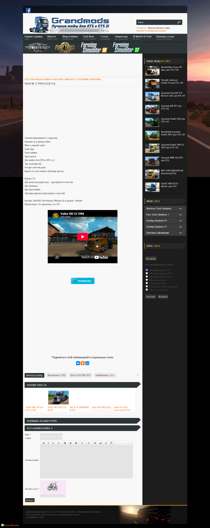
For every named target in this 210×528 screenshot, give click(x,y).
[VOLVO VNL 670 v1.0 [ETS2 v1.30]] (36, 389)
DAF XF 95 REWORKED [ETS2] (79, 409)
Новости (52, 37)
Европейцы (95, 79)
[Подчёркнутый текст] (53, 443)
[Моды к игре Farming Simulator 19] (94, 47)
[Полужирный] (43, 443)
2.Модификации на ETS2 (160, 273)
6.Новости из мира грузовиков (163, 286)
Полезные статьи (165, 37)
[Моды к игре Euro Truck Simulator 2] (65, 47)
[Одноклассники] (83, 363)
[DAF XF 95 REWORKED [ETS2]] (80, 389)
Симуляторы (121, 37)
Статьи (105, 37)
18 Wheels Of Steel (142, 37)
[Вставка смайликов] (82, 443)
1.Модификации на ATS (159, 270)
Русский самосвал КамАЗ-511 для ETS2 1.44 (172, 81)
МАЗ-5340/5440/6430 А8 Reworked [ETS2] (172, 172)
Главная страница (33, 37)
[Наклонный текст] (48, 443)
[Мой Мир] (87, 363)
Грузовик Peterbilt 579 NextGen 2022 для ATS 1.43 (173, 94)
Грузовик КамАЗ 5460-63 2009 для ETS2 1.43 (172, 146)
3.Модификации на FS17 (159, 276)
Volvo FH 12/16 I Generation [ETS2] (122, 409)
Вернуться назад (34, 375)
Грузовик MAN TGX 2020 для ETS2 (172, 159)
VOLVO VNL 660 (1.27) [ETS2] (57, 409)
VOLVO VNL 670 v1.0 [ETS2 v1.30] (34, 409)
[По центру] (70, 443)
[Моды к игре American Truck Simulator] (37, 47)
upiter (112, 375)
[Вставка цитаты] (100, 443)
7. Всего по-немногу (158, 289)
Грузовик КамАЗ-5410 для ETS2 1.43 (173, 120)
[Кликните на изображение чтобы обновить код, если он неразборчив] (53, 492)
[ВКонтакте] (78, 363)
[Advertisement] (84, 65)
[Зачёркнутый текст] (59, 443)
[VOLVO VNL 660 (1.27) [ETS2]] (58, 389)
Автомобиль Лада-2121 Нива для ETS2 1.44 (171, 68)
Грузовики (83, 79)
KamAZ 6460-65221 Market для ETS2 (169, 185)
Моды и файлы (70, 37)
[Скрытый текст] (95, 443)
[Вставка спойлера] (111, 443)
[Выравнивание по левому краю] (65, 443)
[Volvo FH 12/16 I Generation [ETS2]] (124, 389)
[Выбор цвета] (89, 443)
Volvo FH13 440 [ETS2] (101, 407)
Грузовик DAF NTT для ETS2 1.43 (171, 107)
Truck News (89, 37)
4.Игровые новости (157, 280)
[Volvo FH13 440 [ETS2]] (102, 389)
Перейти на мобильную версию (151, 30)
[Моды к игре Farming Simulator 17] (126, 47)
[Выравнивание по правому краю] (76, 443)
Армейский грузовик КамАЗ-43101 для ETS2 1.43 (173, 133)
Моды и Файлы (43, 79)
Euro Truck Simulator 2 (64, 79)
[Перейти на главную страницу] (69, 24)
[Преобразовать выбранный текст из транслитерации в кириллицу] (106, 443)
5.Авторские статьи (157, 283)
